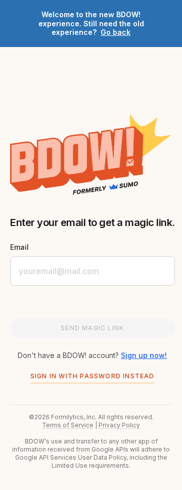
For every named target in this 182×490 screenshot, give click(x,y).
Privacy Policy (119, 425)
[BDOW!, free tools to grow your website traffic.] (91, 154)
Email (19, 247)
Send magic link (92, 328)
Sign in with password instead (92, 376)
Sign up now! (144, 355)
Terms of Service (68, 425)
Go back (115, 32)
